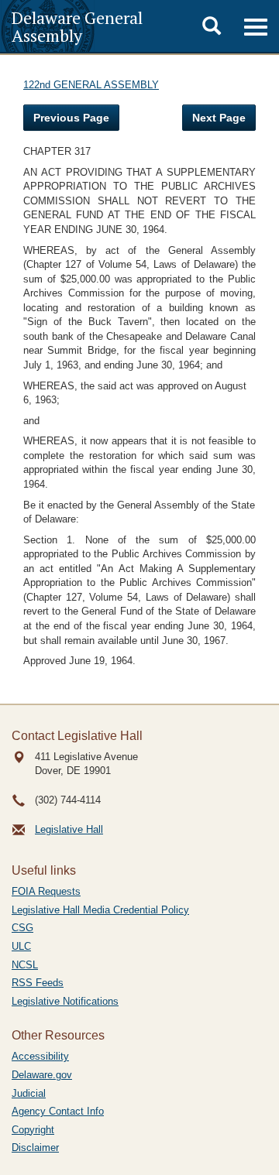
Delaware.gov (42, 1075)
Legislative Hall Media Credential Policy (100, 910)
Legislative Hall (69, 829)
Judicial (29, 1093)
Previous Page (71, 117)
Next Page (219, 117)
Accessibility (40, 1056)
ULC (21, 946)
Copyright (33, 1130)
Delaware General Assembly (77, 26)
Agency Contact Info (58, 1111)
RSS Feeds (38, 982)
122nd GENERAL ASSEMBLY (91, 85)
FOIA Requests (46, 891)
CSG (22, 927)
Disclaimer (35, 1147)
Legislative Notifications (65, 1001)
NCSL (25, 965)
